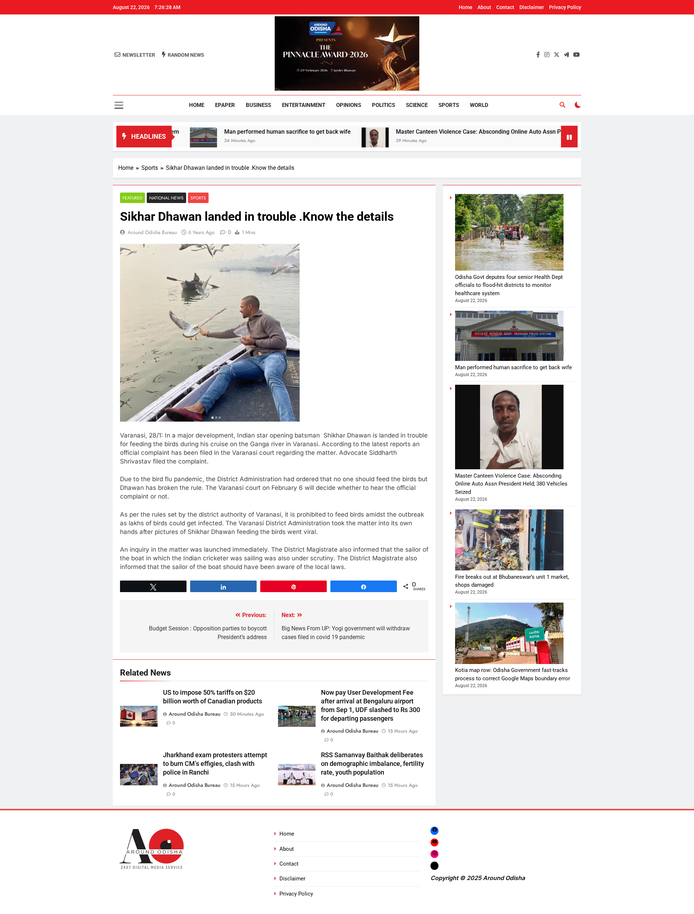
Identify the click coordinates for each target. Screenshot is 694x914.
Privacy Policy (565, 7)
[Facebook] (434, 830)
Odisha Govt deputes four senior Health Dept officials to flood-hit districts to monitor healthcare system (509, 285)
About (484, 7)
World (479, 105)
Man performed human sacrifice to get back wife (247, 131)
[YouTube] (434, 842)
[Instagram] (434, 853)
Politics (383, 105)
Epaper (225, 105)
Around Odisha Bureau (152, 232)
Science (417, 105)
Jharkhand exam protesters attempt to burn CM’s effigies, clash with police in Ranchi (215, 763)
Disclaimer (531, 7)
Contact (505, 7)
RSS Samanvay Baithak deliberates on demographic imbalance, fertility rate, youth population (372, 763)
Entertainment (303, 105)
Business (258, 105)
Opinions (348, 105)
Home (465, 7)
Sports (448, 105)
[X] (434, 865)
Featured (132, 198)
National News (166, 198)
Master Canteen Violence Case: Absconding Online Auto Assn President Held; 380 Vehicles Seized (482, 131)
